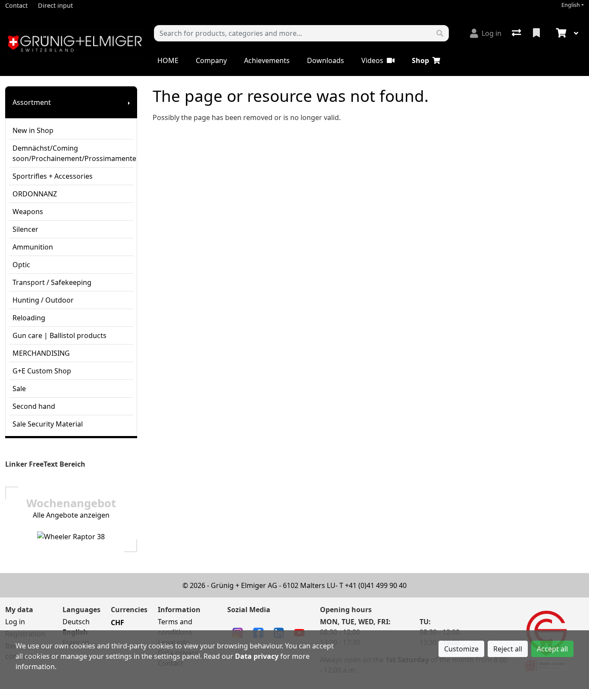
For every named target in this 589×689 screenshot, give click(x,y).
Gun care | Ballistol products (60, 335)
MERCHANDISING (41, 353)
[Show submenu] (129, 102)
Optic (21, 264)
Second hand (34, 406)
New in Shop (33, 130)
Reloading (29, 317)
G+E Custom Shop (42, 371)
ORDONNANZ (35, 194)
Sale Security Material (48, 424)
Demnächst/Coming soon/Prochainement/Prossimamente (73, 153)
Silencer (25, 229)
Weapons (28, 211)
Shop (420, 60)
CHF (117, 622)
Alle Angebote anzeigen (71, 515)
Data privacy (257, 656)
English (570, 5)
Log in (15, 621)
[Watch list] (537, 33)
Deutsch (76, 621)
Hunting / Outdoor (43, 300)
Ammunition (33, 247)
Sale (19, 388)
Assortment (32, 102)
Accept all (552, 649)
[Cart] (560, 33)
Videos (372, 60)
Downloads (325, 60)
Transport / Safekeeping (52, 282)
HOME (168, 60)
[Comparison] (517, 33)
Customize (461, 649)
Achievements (267, 60)
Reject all (507, 649)
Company (211, 60)
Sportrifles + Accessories (53, 176)
